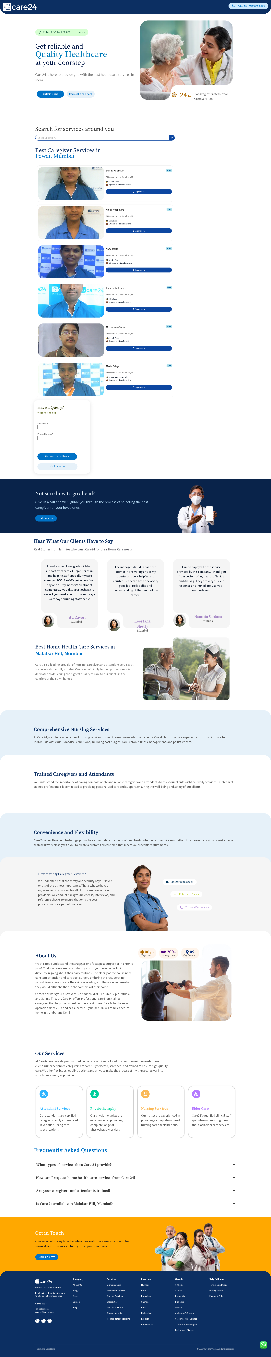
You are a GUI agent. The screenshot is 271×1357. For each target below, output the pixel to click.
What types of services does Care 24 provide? (74, 1164)
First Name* (43, 423)
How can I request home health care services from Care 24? (86, 1177)
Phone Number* (45, 434)
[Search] (172, 137)
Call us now (57, 466)
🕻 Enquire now (139, 191)
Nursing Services (154, 1109)
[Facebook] (37, 1321)
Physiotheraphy (103, 1109)
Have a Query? (50, 407)
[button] (61, 32)
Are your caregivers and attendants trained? (73, 1190)
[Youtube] (49, 1321)
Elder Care (200, 1109)
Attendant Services (55, 1109)
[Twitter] (43, 1321)
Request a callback (57, 456)
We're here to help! (47, 412)
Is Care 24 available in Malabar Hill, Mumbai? (74, 1203)
